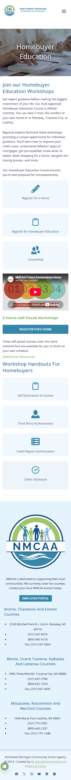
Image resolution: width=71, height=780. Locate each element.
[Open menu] (64, 11)
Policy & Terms (36, 766)
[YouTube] (39, 774)
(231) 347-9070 (38, 634)
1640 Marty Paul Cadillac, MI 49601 (37, 718)
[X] (24, 774)
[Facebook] (16, 774)
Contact (14, 588)
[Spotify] (54, 774)
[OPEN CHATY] (4, 766)
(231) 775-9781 (38, 723)
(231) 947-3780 (38, 679)
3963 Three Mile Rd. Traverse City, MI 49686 (37, 674)
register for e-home (35, 329)
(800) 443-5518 (38, 639)
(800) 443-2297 (38, 728)
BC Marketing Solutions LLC (49, 761)
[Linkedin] (47, 774)
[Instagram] (32, 774)
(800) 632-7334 (38, 684)
